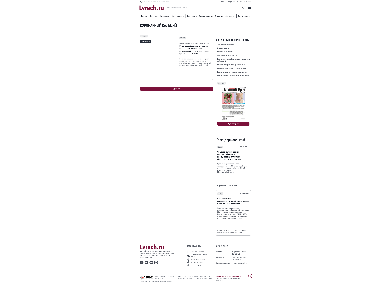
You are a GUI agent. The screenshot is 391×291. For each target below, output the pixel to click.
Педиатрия (154, 16)
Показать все (243, 16)
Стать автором (196, 265)
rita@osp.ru (236, 254)
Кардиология (192, 16)
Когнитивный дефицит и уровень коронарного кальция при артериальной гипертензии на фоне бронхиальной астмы (194, 50)
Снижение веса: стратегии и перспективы (231, 68)
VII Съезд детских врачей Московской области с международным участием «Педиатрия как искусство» (229, 155)
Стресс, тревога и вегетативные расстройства (233, 76)
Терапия (144, 16)
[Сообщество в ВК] (147, 262)
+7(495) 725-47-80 (197, 262)
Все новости (146, 41)
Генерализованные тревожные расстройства (232, 72)
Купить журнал (233, 124)
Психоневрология (206, 16)
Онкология (219, 16)
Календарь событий (230, 140)
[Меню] (249, 7)
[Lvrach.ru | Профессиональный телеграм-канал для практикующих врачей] (142, 262)
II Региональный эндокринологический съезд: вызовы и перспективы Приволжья (233, 201)
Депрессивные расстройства (227, 55)
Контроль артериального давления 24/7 (231, 65)
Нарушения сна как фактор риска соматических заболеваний (233, 60)
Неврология (164, 16)
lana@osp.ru (236, 259)
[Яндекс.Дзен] (151, 262)
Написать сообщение (198, 252)
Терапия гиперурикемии (225, 44)
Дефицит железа (223, 48)
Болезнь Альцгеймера (225, 52)
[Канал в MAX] (156, 262)
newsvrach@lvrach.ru (198, 259)
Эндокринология (178, 16)
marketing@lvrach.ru (239, 263)
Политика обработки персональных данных (228, 276)
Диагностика (230, 16)
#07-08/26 (221, 83)
